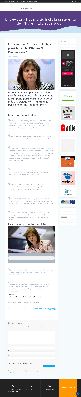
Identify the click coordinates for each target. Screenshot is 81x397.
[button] (71, 73)
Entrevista (20, 302)
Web (9, 355)
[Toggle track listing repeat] (68, 70)
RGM (10, 56)
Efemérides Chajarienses (32, 5)
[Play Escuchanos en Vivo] (63, 63)
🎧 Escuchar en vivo (26, 8)
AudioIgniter (70, 85)
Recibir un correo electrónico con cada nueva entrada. (21, 363)
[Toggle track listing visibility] (72, 70)
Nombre (10, 345)
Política (57, 5)
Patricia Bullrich (35, 302)
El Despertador (13, 302)
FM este (12, 6)
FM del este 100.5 (27, 302)
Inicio (22, 5)
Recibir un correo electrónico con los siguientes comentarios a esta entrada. (25, 360)
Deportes (43, 5)
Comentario (11, 330)
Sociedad (63, 5)
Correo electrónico (12, 350)
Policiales (50, 5)
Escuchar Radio (64, 216)
